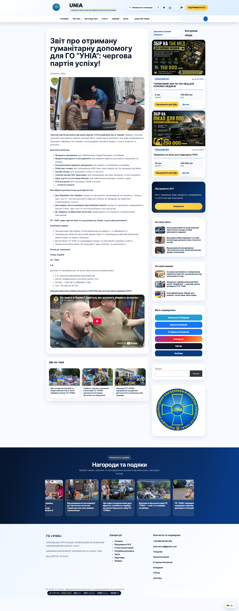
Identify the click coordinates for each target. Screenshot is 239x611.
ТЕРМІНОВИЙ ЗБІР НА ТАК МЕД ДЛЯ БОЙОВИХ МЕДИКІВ (174, 84)
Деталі (185, 104)
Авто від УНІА (91, 19)
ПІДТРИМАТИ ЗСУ (197, 7)
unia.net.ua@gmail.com (165, 546)
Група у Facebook (178, 324)
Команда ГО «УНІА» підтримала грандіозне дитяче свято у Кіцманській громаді (129, 391)
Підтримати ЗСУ (123, 544)
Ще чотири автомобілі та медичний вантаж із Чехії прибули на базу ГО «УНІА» (63, 390)
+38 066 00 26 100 (162, 541)
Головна (64, 19)
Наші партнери (142, 19)
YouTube (178, 353)
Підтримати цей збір (166, 104)
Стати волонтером (124, 547)
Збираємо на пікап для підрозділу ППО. (176, 154)
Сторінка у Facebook (178, 332)
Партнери (119, 557)
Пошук (158, 368)
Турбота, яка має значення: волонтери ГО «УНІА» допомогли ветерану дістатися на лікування (96, 391)
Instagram (179, 339)
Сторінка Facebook (163, 562)
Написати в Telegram (178, 317)
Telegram (158, 551)
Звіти (125, 19)
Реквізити (178, 206)
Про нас (77, 19)
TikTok (178, 346)
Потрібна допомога (124, 551)
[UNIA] (37, 8)
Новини (115, 19)
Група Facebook (161, 557)
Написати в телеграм (141, 7)
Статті (105, 19)
